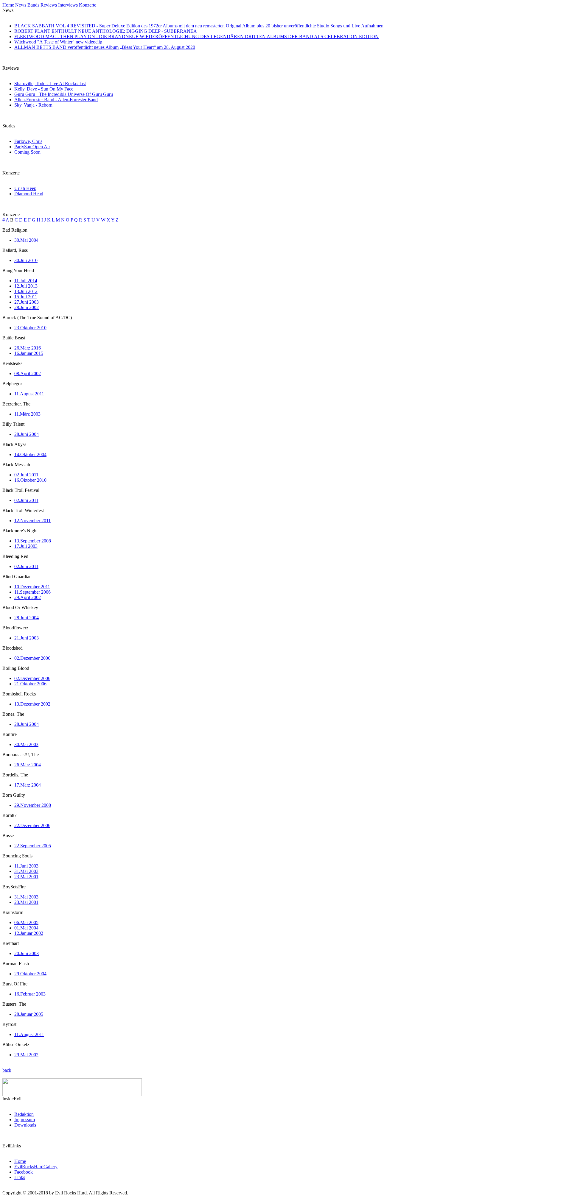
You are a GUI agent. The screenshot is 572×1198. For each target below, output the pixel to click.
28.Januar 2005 (28, 1014)
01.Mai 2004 (26, 927)
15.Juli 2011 (25, 296)
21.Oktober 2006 (30, 683)
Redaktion (24, 1114)
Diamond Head (28, 193)
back (6, 1070)
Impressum (24, 1119)
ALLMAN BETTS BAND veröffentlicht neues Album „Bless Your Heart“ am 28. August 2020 (104, 47)
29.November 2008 (32, 805)
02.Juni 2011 (26, 474)
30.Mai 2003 (26, 744)
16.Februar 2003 (30, 993)
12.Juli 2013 (26, 285)
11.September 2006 (32, 592)
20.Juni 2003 (26, 953)
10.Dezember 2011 (32, 586)
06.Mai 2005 (26, 922)
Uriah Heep (25, 188)
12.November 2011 (32, 520)
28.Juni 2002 (26, 307)
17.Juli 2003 (26, 546)
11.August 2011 (29, 393)
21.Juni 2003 (26, 637)
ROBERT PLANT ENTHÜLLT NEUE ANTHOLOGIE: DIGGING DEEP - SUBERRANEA (105, 31)
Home (8, 4)
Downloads (25, 1124)
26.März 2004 (27, 764)
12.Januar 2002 (28, 933)
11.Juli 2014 (25, 280)
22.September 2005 (32, 845)
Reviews (49, 4)
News (20, 4)
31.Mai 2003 (26, 871)
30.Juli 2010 (26, 260)
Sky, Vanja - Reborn (33, 104)
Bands (33, 4)
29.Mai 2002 (26, 1054)
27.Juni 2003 (26, 302)
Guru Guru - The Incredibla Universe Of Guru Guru (63, 94)
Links (19, 1177)
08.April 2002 (27, 373)
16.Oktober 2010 (30, 480)
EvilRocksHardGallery (35, 1166)
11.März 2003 (27, 414)
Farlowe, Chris (28, 141)
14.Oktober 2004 (30, 454)
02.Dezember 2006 (32, 658)
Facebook (23, 1171)
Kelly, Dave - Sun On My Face (43, 88)
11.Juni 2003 (26, 865)
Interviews (68, 4)
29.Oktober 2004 (30, 973)
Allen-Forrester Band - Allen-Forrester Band (56, 99)
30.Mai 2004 (26, 240)
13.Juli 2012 (26, 291)
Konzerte (87, 4)
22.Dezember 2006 (32, 825)
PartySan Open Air (32, 146)
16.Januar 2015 (28, 353)
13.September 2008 (32, 540)
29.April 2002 (27, 597)
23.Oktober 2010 (30, 327)
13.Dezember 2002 (32, 703)
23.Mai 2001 (26, 876)
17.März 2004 (27, 784)
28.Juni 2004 (26, 434)
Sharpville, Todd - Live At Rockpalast (50, 83)
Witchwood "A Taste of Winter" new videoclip (58, 41)
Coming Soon (27, 152)
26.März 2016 (27, 347)
